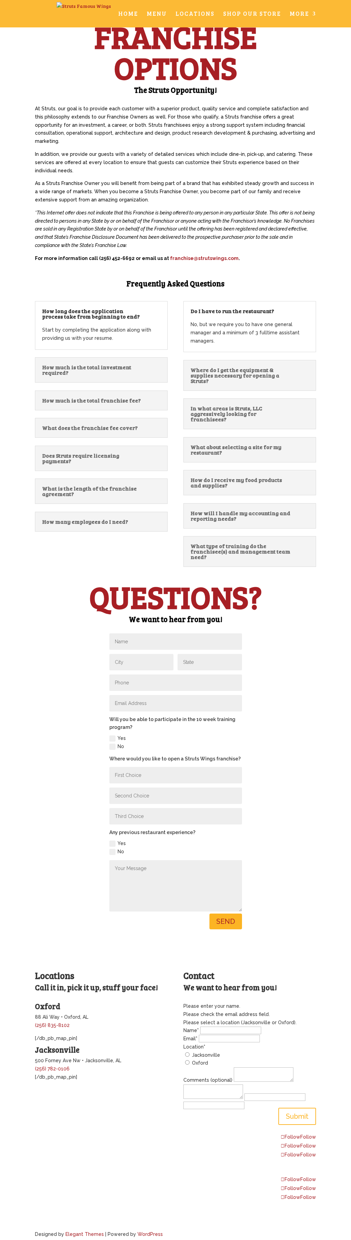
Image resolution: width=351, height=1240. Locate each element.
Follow (308, 1137)
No (121, 746)
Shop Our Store (252, 14)
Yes (122, 738)
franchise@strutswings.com (204, 258)
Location (194, 1047)
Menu (157, 14)
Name (191, 1030)
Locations (195, 14)
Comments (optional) (207, 1080)
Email (190, 1038)
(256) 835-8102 (52, 1025)
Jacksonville (206, 1055)
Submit (297, 1116)
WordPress (150, 1234)
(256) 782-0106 (52, 1068)
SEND (225, 921)
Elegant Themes (84, 1234)
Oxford (200, 1063)
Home (128, 14)
